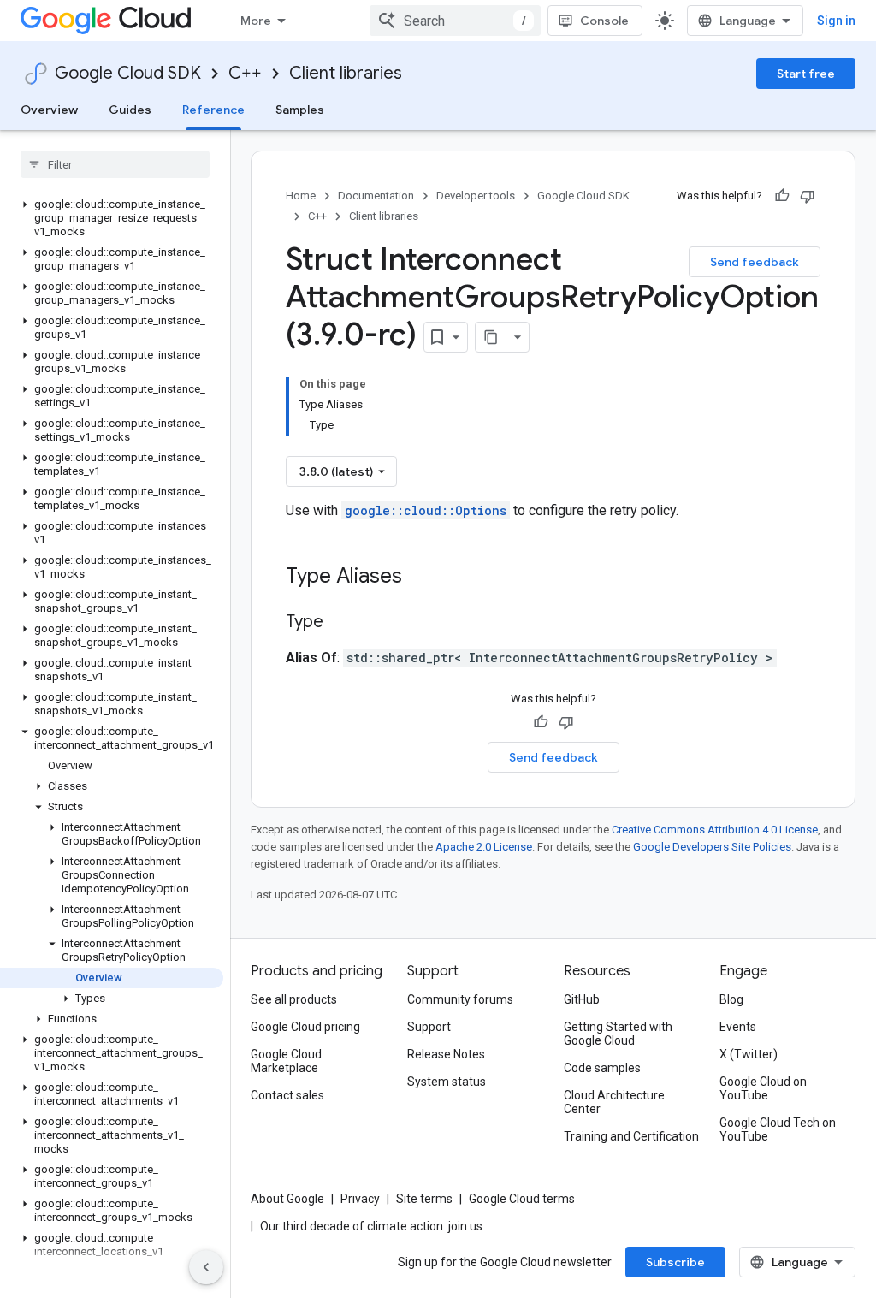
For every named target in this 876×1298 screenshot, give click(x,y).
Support (429, 1027)
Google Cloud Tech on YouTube (777, 1129)
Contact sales (287, 1095)
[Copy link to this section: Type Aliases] (424, 577)
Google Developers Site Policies (712, 846)
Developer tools (475, 195)
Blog (731, 999)
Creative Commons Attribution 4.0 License (715, 829)
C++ (245, 73)
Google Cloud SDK (128, 73)
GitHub (582, 999)
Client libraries (345, 73)
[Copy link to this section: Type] (340, 623)
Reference (213, 109)
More (255, 20)
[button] (111, 218)
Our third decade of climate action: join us (371, 1226)
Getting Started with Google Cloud (618, 1033)
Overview (49, 109)
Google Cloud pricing (305, 1027)
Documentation (376, 195)
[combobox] (455, 20)
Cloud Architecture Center (614, 1102)
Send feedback (754, 262)
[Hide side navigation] (206, 1267)
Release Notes (446, 1054)
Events (737, 1027)
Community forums (460, 999)
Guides (130, 109)
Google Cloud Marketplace (286, 1061)
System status (446, 1081)
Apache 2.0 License (483, 846)
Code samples (602, 1068)
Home (301, 195)
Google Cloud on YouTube (763, 1088)
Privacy (360, 1199)
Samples (299, 109)
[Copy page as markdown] (491, 337)
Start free (806, 73)
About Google (287, 1199)
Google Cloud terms (522, 1199)
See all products (294, 999)
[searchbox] (115, 164)
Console (604, 20)
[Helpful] (782, 196)
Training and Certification (631, 1136)
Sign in (836, 20)
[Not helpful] (807, 196)
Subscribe (675, 1262)
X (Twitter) (748, 1054)
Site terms (424, 1199)
